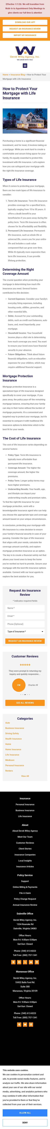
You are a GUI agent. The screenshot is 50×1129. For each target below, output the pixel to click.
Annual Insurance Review (25, 905)
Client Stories (25, 848)
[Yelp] (25, 962)
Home (5, 74)
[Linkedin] (37, 962)
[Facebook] (19, 962)
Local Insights (25, 860)
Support (25, 881)
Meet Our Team (25, 837)
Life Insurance (25, 816)
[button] (25, 65)
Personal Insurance (25, 804)
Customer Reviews (25, 843)
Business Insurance (25, 810)
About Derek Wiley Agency (25, 831)
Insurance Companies (25, 854)
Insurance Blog (18, 74)
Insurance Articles (25, 866)
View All (25, 776)
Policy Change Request (25, 899)
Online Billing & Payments (25, 887)
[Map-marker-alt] (13, 962)
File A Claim (25, 893)
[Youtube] (31, 962)
